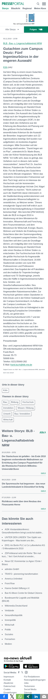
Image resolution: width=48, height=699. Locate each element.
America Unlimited (13, 579)
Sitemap (28, 692)
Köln (5, 67)
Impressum (9, 677)
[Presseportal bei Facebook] (18, 672)
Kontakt (7, 680)
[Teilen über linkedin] (36, 696)
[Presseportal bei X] (21, 672)
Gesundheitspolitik (13, 615)
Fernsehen (10, 639)
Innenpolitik (10, 620)
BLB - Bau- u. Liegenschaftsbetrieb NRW (22, 43)
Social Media (30, 689)
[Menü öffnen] (44, 4)
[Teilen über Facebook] (4, 696)
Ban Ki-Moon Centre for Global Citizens (23, 593)
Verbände (9, 610)
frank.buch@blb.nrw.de (21, 365)
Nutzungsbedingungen (35, 680)
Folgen (33, 29)
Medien (8, 644)
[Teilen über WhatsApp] (20, 696)
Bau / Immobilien (22, 414)
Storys (5, 8)
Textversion (29, 686)
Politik (8, 629)
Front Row (10, 583)
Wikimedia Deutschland (16, 606)
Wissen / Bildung (26, 408)
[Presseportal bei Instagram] (25, 672)
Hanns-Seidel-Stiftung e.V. (17, 588)
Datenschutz (9, 686)
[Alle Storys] (23, 24)
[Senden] (44, 696)
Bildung (14, 402)
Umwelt (6, 414)
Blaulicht (15, 8)
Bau (5, 402)
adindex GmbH (12, 569)
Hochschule (28, 402)
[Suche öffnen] (38, 4)
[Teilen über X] (12, 696)
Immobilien (8, 408)
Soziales (9, 634)
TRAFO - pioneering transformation (21, 574)
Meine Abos (40, 8)
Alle (42, 432)
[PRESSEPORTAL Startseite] (13, 4)
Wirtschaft (8, 419)
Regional (27, 8)
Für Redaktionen (32, 677)
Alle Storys (10, 29)
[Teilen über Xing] (28, 696)
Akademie (8, 683)
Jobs (26, 683)
